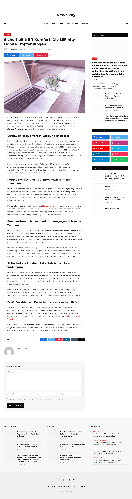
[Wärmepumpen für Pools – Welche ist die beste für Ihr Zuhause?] (9, 434)
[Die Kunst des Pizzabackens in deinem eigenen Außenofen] (97, 96)
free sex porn (97, 457)
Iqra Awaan (14, 49)
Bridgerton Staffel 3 (112, 209)
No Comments (36, 49)
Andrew (96, 80)
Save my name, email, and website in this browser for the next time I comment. (38, 399)
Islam (61, 23)
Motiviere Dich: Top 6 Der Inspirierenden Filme (114, 198)
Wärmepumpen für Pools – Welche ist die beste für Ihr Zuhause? (27, 434)
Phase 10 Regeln (111, 186)
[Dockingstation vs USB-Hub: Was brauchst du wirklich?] (9, 447)
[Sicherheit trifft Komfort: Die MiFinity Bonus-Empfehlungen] (44, 86)
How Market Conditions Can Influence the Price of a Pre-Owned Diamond (71, 434)
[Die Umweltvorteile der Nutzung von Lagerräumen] (52, 447)
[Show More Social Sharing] (51, 55)
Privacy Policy (78, 486)
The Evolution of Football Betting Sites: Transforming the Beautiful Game (107, 435)
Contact (51, 486)
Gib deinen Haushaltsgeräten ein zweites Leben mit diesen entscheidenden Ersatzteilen (116, 118)
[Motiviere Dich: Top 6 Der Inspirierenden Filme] (97, 200)
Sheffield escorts (98, 431)
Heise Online (34, 156)
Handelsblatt (48, 206)
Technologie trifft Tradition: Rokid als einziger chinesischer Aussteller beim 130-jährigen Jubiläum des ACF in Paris (29, 459)
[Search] (127, 23)
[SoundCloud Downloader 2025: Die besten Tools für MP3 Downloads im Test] (97, 177)
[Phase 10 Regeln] (97, 189)
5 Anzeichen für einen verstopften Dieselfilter (114, 107)
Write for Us (63, 486)
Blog (46, 23)
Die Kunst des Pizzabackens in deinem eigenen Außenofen (116, 96)
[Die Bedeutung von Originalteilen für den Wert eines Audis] (52, 458)
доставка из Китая (99, 440)
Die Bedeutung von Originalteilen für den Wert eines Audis (70, 458)
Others (7, 34)
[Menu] (5, 23)
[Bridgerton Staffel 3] (97, 211)
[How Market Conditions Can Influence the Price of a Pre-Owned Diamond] (52, 434)
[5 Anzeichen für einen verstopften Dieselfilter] (97, 108)
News (53, 23)
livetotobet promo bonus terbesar (104, 449)
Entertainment (72, 23)
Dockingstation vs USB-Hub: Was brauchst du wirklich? (28, 445)
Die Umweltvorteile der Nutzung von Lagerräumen (72, 445)
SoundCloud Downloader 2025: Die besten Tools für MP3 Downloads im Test (115, 176)
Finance (85, 23)
